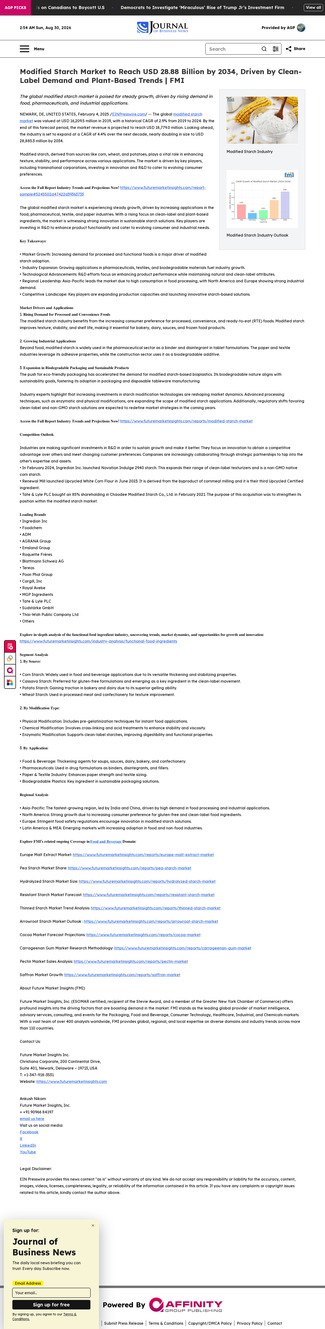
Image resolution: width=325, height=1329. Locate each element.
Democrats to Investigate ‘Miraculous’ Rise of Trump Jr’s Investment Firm (202, 7)
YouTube (28, 1152)
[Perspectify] (10, 658)
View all (313, 7)
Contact (274, 1323)
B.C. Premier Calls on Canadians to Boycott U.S (53, 7)
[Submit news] (10, 647)
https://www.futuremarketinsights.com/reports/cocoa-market (143, 934)
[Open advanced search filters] (275, 48)
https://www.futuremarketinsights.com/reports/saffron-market (122, 974)
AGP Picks (15, 7)
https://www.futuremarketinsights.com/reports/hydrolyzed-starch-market (147, 881)
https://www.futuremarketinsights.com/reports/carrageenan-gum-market (182, 948)
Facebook (29, 1132)
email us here (32, 1118)
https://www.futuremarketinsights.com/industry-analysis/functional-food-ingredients (98, 641)
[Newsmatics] (10, 682)
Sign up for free (51, 1305)
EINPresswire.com (128, 114)
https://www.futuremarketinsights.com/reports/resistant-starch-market (149, 894)
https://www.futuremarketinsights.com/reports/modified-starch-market (186, 421)
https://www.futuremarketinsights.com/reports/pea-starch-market (129, 868)
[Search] (264, 48)
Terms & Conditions (165, 1323)
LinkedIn (28, 1145)
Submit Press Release (123, 1323)
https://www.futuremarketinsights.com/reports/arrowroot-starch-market (151, 921)
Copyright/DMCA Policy (210, 1323)
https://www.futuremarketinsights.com (71, 1081)
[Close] (93, 1225)
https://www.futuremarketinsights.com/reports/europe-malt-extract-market (143, 854)
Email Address (28, 1283)
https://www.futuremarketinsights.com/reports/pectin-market (131, 961)
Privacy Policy (249, 1323)
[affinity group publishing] (10, 670)
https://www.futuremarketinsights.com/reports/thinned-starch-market (156, 908)
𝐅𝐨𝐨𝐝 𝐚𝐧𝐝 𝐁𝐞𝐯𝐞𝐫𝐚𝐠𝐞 (106, 841)
